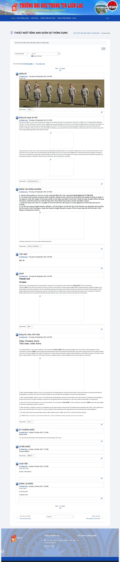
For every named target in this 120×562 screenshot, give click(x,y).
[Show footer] (2, 551)
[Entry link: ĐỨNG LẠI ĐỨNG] (102, 498)
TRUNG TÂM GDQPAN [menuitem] (64, 18)
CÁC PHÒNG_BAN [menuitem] (23, 18)
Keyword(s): (23, 109)
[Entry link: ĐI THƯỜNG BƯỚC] (102, 441)
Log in (107, 18)
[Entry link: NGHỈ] (102, 329)
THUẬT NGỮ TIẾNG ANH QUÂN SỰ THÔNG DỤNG (86, 33)
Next (63, 68)
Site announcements (25, 518)
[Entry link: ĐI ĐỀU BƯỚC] (102, 458)
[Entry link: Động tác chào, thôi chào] (102, 424)
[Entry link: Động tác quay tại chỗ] (102, 184)
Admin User (24, 76)
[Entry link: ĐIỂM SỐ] (102, 112)
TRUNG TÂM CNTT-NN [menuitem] (47, 18)
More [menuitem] (74, 18)
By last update (28, 64)
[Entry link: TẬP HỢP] (102, 268)
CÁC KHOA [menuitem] (34, 18)
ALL (60, 70)
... (104, 48)
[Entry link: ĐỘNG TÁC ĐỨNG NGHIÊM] (102, 249)
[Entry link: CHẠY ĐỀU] (102, 478)
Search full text (37, 56)
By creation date (40, 64)
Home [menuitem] (13, 18)
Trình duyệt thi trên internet (93, 518)
